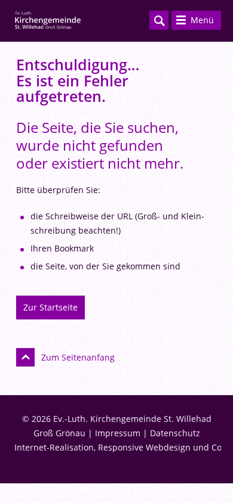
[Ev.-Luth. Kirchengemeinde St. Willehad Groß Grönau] (48, 21)
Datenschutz (175, 433)
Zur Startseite (50, 307)
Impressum (117, 433)
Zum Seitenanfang (78, 357)
